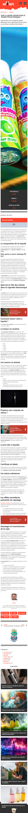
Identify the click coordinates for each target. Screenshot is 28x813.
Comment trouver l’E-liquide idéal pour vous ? (13, 710)
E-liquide (5, 658)
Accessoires (6, 652)
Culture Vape (6, 656)
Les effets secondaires (5, 503)
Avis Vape (5, 653)
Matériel (5, 660)
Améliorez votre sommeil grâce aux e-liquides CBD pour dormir (13, 757)
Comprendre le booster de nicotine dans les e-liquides (13, 806)
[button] (21, 3)
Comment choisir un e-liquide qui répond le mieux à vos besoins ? (13, 686)
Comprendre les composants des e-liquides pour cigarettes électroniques (14, 733)
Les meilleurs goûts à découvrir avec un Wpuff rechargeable (13, 782)
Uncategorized (7, 663)
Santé (4, 661)
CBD (4, 655)
